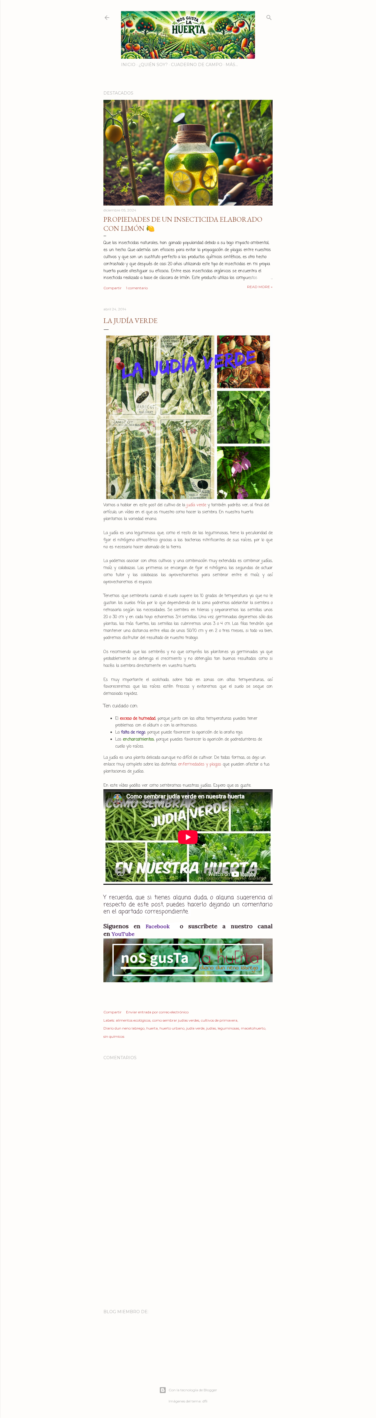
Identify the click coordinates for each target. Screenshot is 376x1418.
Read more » (260, 287)
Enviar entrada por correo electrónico (157, 1012)
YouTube (123, 934)
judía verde (196, 505)
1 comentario (137, 288)
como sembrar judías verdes (175, 1020)
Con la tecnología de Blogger (193, 1390)
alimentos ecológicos (133, 1020)
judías (211, 1028)
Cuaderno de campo (196, 64)
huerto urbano (172, 1028)
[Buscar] (269, 16)
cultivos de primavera (219, 1020)
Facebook (160, 926)
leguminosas (228, 1028)
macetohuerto (253, 1028)
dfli (204, 1401)
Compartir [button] (112, 288)
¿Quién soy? (153, 64)
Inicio (128, 64)
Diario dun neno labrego (124, 1028)
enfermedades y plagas (199, 764)
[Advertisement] (188, 1253)
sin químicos (113, 1036)
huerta (152, 1028)
